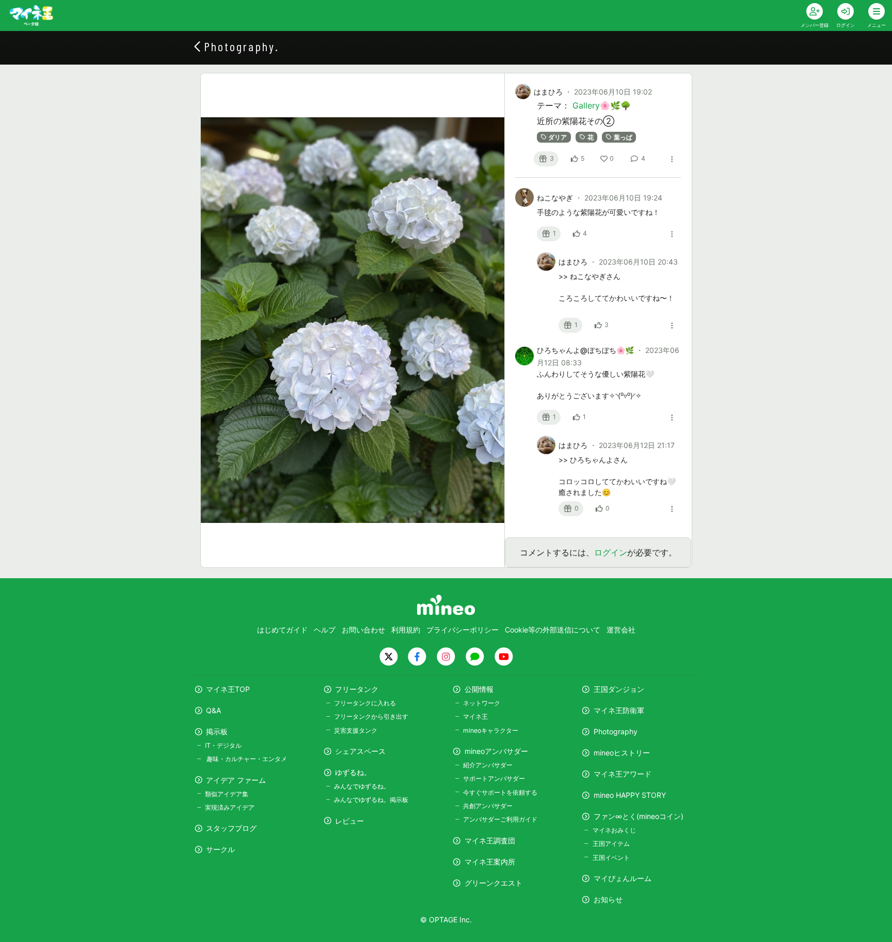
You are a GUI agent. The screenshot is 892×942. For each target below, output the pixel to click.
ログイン (610, 552)
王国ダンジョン (619, 689)
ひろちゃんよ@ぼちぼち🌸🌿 (586, 350)
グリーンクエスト (493, 882)
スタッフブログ (231, 828)
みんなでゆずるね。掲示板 (371, 800)
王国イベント (611, 857)
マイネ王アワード (622, 773)
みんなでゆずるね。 (362, 786)
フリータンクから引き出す (371, 716)
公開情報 (479, 689)
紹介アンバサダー (488, 765)
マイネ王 (475, 716)
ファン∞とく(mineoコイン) (638, 816)
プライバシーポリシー (462, 629)
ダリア (557, 137)
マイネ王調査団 (490, 840)
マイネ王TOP (228, 689)
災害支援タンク (355, 730)
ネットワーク (481, 703)
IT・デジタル (223, 745)
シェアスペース (360, 751)
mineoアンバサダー (496, 751)
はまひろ (548, 91)
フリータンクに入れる (365, 703)
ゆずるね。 (353, 772)
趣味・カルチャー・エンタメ (246, 759)
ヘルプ (325, 629)
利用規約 (405, 629)
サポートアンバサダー (494, 778)
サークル (220, 849)
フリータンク (356, 689)
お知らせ (608, 899)
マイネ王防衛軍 (619, 710)
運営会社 (621, 629)
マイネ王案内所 (490, 861)
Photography (616, 731)
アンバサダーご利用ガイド (500, 819)
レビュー (349, 820)
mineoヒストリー (622, 752)
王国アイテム (611, 843)
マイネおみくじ (614, 830)
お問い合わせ (363, 629)
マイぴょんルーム (622, 878)
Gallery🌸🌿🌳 (601, 105)
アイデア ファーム (236, 780)
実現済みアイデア (229, 807)
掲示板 (217, 731)
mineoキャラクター (490, 730)
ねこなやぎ (556, 197)
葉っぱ (623, 137)
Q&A (213, 710)
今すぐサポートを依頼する (500, 792)
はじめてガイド (282, 629)
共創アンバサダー (488, 806)
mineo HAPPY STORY (630, 795)
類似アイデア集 (226, 794)
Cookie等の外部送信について (552, 629)
